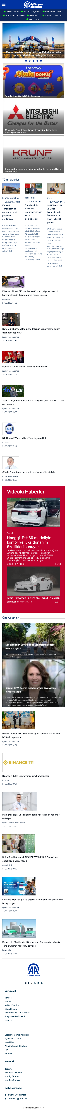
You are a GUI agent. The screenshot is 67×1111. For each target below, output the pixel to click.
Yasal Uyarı (10, 1042)
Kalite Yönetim (12, 1005)
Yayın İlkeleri (11, 1009)
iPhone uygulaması (17, 1094)
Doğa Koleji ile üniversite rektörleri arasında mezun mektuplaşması (33, 212)
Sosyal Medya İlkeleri (15, 1016)
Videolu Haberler (26, 491)
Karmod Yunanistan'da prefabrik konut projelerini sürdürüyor (9, 212)
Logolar (8, 1020)
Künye (8, 1001)
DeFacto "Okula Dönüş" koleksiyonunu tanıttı (25, 366)
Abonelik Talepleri (13, 1072)
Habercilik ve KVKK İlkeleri (17, 1012)
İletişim (8, 1069)
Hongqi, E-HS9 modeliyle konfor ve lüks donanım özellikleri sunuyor (29, 542)
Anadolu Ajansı (32, 1107)
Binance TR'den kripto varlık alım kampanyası (25, 776)
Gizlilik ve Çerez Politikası (17, 1035)
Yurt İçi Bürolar (12, 1076)
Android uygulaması (17, 1098)
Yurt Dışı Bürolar (12, 1080)
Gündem (9, 1053)
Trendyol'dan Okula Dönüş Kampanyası (24, 96)
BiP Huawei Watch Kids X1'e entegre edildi (24, 438)
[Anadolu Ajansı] (34, 970)
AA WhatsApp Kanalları (16, 1046)
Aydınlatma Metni (13, 1038)
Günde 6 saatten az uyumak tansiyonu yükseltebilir (28, 472)
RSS (6, 1049)
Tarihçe (8, 997)
